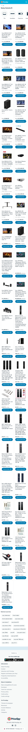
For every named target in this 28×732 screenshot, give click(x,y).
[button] (14, 653)
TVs (3, 5)
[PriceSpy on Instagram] (15, 725)
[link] (7, 34)
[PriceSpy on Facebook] (12, 725)
